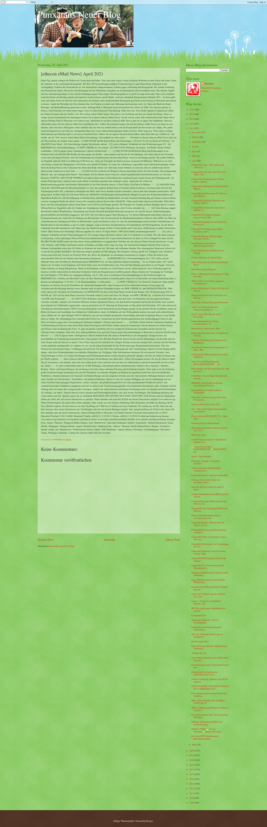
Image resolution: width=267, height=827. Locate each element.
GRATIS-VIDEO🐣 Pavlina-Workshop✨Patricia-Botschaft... (206, 730)
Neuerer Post (45, 539)
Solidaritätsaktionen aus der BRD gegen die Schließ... (210, 495)
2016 (191, 769)
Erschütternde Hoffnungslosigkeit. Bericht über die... (209, 588)
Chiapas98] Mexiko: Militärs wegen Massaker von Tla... (206, 237)
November (197, 132)
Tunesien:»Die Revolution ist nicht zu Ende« (207, 488)
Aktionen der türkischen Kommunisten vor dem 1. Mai (209, 348)
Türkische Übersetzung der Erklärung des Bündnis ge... (209, 341)
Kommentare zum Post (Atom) (61, 546)
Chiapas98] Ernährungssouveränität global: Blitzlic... (209, 187)
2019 (191, 755)
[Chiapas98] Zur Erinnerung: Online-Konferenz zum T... (207, 230)
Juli (194, 146)
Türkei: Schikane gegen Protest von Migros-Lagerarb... (210, 709)
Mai (194, 156)
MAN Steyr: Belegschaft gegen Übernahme (210, 302)
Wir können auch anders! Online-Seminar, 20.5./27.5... (209, 429)
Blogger (149, 820)
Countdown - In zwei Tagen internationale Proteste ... (209, 377)
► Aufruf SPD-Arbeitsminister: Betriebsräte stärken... (205, 737)
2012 (191, 788)
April (194, 160)
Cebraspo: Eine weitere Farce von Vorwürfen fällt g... (205, 481)
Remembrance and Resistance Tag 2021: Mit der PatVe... (210, 370)
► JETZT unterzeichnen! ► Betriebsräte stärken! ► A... (208, 441)
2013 (191, 783)
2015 (191, 774)
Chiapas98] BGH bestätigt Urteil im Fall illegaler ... (208, 559)
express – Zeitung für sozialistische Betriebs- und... (206, 602)
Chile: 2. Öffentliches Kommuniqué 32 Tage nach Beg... (210, 275)
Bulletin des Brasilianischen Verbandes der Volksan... (209, 334)
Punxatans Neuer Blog (79, 14)
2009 (191, 802)
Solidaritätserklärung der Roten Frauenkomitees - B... (204, 322)
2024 (191, 114)
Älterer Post (172, 539)
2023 (191, 118)
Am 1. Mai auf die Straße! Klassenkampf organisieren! (208, 410)
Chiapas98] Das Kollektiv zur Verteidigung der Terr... (209, 545)
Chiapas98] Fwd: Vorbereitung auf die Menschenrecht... (207, 566)
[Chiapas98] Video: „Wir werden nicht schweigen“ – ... (207, 166)
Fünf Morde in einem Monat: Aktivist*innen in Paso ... (203, 244)
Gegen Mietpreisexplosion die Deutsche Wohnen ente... (208, 581)
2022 (191, 123)
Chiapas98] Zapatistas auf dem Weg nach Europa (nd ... (208, 223)
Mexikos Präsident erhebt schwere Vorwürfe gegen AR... (205, 517)
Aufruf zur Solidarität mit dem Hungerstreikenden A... (204, 308)
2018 (191, 760)
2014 (191, 779)
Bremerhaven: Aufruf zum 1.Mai (205, 328)
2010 (191, 797)
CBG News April (198, 434)
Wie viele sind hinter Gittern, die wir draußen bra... (207, 635)
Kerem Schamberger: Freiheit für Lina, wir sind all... (209, 289)
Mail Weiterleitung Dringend (203, 269)
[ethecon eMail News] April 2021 (205, 404)
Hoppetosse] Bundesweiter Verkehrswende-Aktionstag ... (210, 574)
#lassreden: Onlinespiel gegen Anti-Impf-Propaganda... (209, 398)
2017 (191, 764)
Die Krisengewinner (200, 641)
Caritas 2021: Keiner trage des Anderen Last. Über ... (208, 595)
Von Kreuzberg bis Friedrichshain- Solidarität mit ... (206, 469)
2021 (191, 128)
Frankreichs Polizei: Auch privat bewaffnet (209, 475)
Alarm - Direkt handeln (201, 456)
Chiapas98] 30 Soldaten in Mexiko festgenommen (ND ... (206, 216)
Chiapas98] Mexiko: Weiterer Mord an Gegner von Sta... (207, 524)
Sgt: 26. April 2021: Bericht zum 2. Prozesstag (206, 315)
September (197, 141)
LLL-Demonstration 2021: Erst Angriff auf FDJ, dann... (209, 716)
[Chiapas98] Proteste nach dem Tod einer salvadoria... (208, 531)
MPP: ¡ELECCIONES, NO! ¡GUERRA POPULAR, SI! (208, 702)
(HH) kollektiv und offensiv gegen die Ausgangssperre (207, 282)
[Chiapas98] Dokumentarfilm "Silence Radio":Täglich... (207, 180)
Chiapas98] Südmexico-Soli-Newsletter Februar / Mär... (208, 552)
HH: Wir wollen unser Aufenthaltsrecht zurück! (208, 609)
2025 (191, 109)
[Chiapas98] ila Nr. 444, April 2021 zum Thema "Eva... (208, 173)
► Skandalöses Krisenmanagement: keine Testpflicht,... (209, 355)
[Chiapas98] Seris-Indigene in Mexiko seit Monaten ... (209, 509)
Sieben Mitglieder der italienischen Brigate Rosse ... (209, 263)
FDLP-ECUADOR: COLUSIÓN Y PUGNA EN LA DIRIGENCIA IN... (210, 687)
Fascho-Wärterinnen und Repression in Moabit (207, 251)
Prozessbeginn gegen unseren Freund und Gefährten (209, 694)
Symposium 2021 (198, 615)
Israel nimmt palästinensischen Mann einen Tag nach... (209, 659)
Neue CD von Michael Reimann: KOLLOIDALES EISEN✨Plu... (206, 363)
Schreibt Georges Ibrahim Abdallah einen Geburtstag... (209, 647)
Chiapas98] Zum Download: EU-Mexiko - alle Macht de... (209, 194)
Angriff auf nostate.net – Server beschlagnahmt (204, 621)
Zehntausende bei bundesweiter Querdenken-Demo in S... (204, 673)
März (194, 744)
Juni (194, 151)
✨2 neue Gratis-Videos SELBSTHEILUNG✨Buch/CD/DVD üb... (208, 449)
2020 (191, 750)
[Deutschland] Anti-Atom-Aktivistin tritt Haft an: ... (209, 296)
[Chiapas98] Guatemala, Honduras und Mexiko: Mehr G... (208, 202)
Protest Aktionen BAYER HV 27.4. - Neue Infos (209, 417)
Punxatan (209, 83)
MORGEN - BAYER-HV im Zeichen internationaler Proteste (206, 384)
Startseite (109, 539)
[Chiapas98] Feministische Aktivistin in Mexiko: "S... (208, 209)
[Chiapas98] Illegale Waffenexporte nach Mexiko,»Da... (208, 502)
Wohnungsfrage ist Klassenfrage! (205, 423)
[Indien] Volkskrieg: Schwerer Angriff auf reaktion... (209, 680)
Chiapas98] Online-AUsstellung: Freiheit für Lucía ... (209, 538)
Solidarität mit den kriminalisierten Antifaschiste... (206, 628)
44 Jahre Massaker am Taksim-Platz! (206, 257)
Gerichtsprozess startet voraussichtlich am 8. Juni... (210, 666)
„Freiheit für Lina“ (199, 653)
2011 (191, 793)
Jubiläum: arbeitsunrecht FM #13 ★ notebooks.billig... (206, 723)
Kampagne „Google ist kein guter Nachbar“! (205, 462)
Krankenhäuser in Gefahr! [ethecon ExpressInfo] (206, 391)
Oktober (196, 137)
